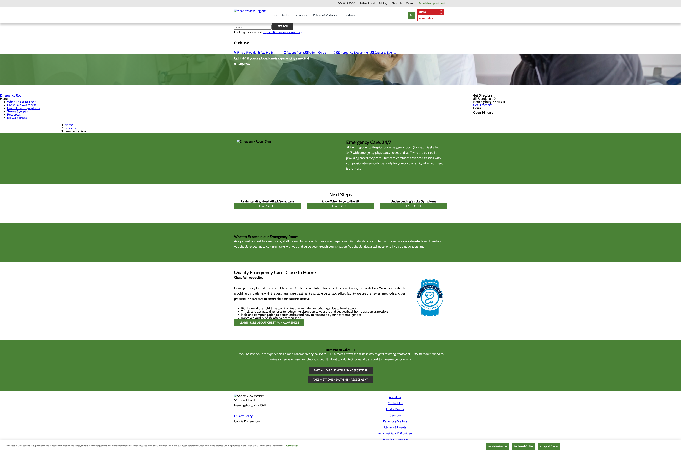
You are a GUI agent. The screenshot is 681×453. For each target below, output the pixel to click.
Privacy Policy (243, 416)
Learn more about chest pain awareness (269, 322)
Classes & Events (385, 53)
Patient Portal (367, 3)
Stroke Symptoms (19, 111)
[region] (340, 446)
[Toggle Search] (411, 15)
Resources (14, 115)
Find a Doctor (281, 15)
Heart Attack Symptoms (23, 108)
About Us (397, 3)
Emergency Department (354, 53)
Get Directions (482, 105)
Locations (349, 15)
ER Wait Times (17, 118)
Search (283, 26)
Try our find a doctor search (281, 32)
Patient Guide (317, 53)
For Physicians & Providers (395, 433)
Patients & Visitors (324, 15)
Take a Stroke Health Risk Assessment (340, 379)
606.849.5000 (346, 3)
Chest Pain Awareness (21, 105)
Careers (410, 3)
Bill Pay (383, 3)
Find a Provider (247, 53)
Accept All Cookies (549, 446)
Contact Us (395, 403)
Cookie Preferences (497, 446)
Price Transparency (395, 439)
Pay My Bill (267, 53)
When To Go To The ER (22, 102)
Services (300, 15)
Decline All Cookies (523, 446)
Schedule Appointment (432, 3)
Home (68, 125)
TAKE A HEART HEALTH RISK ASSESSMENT (340, 370)
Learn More (267, 206)
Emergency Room (12, 95)
